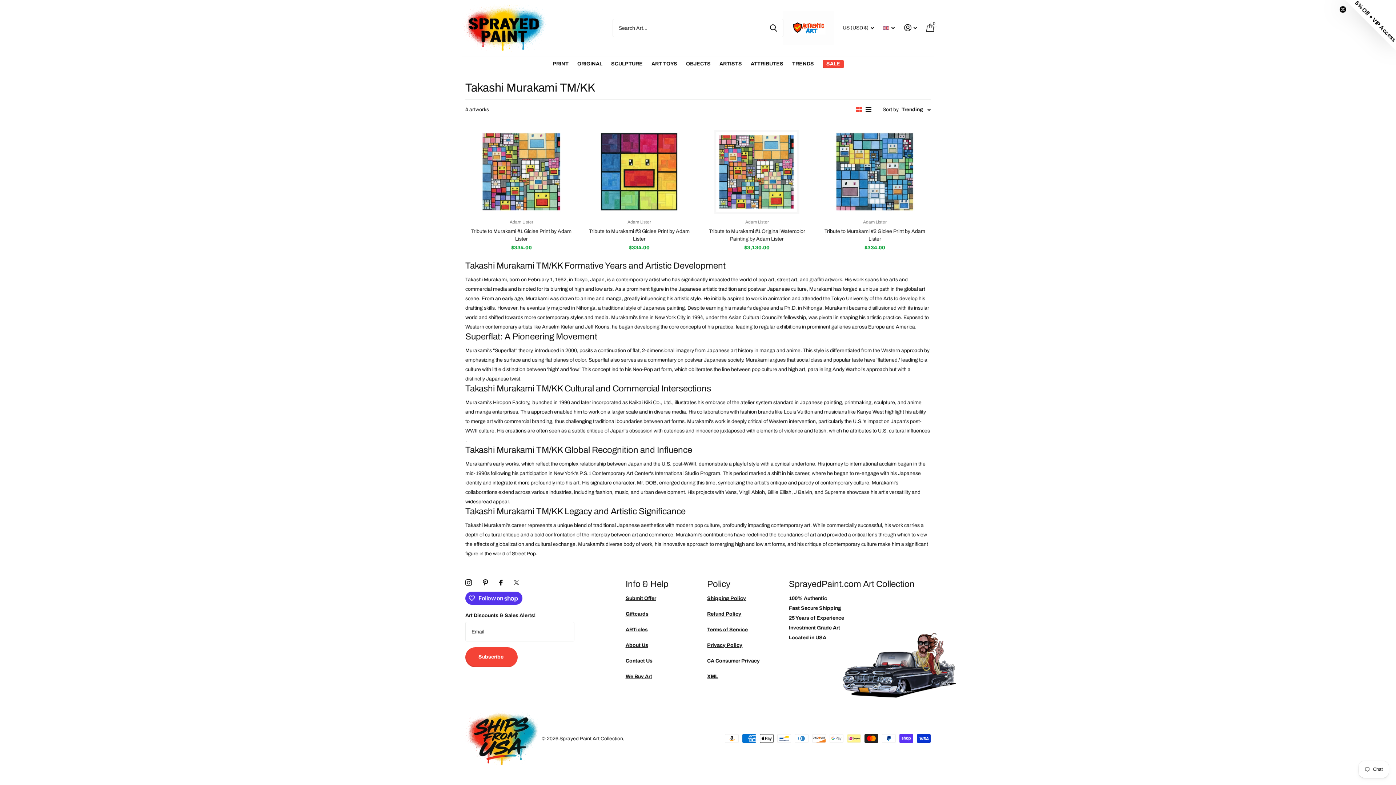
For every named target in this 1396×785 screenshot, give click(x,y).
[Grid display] (859, 109)
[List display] (868, 109)
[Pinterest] (485, 582)
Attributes (767, 64)
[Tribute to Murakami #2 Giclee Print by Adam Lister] (875, 172)
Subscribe (491, 657)
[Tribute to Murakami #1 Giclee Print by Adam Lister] (521, 172)
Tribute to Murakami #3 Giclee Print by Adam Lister (639, 235)
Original (589, 64)
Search (773, 28)
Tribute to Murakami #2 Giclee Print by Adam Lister (875, 235)
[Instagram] (468, 582)
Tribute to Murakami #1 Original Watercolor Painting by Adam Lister (757, 235)
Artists (730, 64)
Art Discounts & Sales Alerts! (500, 615)
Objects (698, 64)
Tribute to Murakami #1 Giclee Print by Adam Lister (521, 235)
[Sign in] (910, 28)
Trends (803, 64)
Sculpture (627, 64)
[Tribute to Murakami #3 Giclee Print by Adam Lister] (639, 172)
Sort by (891, 109)
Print (561, 64)
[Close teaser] (1343, 9)
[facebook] (501, 582)
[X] (516, 582)
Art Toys (664, 64)
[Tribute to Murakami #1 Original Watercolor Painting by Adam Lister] (757, 172)
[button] (1370, 25)
